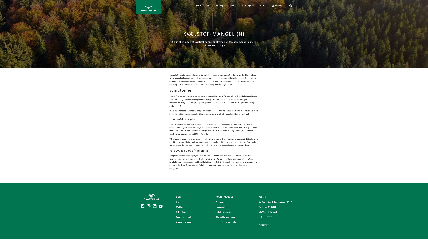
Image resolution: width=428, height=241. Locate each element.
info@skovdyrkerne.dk (268, 212)
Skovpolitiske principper (226, 217)
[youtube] (161, 206)
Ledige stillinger (222, 207)
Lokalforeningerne (223, 212)
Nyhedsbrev (181, 212)
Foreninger (247, 5)
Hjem (178, 202)
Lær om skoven (203, 5)
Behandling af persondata (226, 222)
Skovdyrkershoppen (184, 222)
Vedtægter (220, 202)
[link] (148, 7)
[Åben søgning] (289, 5)
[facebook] (143, 206)
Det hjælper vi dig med (225, 5)
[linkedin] (155, 206)
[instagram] (149, 206)
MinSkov (278, 6)
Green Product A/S (183, 217)
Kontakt (261, 5)
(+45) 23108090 (265, 217)
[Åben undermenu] (236, 5)
